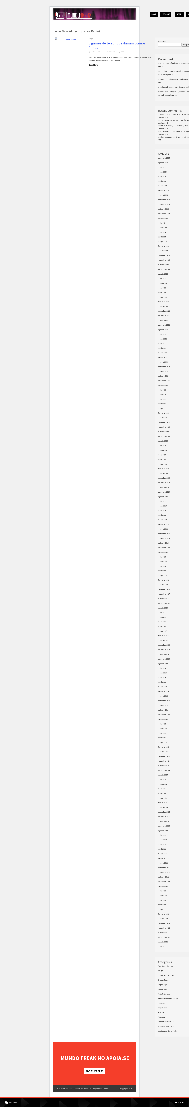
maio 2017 (162, 622)
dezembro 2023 (164, 255)
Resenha (161, 1017)
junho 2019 (162, 506)
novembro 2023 (164, 260)
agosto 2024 (163, 218)
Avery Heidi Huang (165, 131)
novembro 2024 (164, 204)
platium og (162, 137)
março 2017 (162, 631)
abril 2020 (162, 459)
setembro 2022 (164, 325)
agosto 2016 (163, 663)
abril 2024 (162, 237)
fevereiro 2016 (163, 691)
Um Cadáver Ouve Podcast (168, 1031)
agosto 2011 (163, 942)
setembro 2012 (164, 881)
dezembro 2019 (164, 478)
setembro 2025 (164, 158)
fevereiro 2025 (163, 190)
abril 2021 (162, 404)
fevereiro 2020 (163, 469)
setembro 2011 (164, 937)
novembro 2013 (164, 816)
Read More (93, 65)
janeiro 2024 (163, 251)
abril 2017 (162, 626)
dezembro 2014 (164, 756)
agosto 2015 (163, 719)
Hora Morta (162, 989)
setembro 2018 (164, 547)
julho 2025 (162, 167)
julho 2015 (162, 724)
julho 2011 (162, 946)
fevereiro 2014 (163, 803)
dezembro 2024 (164, 200)
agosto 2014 (163, 775)
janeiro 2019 (163, 529)
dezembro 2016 (164, 645)
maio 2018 (162, 566)
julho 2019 (162, 501)
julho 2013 (162, 835)
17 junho (121, 52)
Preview (161, 1012)
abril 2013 (162, 849)
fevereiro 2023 (163, 302)
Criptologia (162, 984)
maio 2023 (162, 288)
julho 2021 (162, 390)
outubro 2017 (163, 598)
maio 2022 (162, 343)
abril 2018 (162, 571)
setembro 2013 (164, 826)
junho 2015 (162, 728)
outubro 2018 (163, 543)
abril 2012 (162, 905)
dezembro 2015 (164, 700)
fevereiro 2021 (163, 413)
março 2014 (162, 798)
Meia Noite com (164, 994)
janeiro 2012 (163, 918)
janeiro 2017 (163, 640)
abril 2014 (162, 793)
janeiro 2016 (163, 696)
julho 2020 (162, 445)
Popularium (162, 1008)
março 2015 (162, 742)
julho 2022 (162, 334)
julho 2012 (162, 891)
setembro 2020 (164, 436)
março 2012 (162, 909)
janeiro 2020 (163, 473)
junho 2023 (162, 283)
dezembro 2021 (164, 367)
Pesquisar (162, 41)
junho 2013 (162, 840)
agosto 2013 (163, 830)
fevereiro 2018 (163, 580)
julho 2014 (162, 779)
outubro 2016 (163, 654)
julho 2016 (162, 668)
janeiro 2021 (163, 418)
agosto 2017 (163, 608)
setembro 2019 (164, 492)
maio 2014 (162, 789)
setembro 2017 (164, 603)
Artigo (91, 39)
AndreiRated (95, 52)
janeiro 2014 (163, 807)
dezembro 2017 (164, 589)
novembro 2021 (164, 371)
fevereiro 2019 (163, 524)
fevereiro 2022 (163, 357)
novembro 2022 (164, 316)
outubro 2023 (163, 264)
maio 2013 (162, 844)
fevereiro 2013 (163, 858)
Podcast (165, 14)
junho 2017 (162, 617)
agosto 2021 (163, 385)
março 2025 (162, 186)
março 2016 (162, 687)
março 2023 (162, 297)
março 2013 (162, 854)
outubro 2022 (163, 320)
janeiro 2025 (163, 195)
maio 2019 (162, 510)
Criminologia (163, 980)
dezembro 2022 (164, 311)
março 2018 (162, 575)
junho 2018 (162, 561)
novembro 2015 (164, 705)
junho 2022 (162, 339)
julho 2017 (162, 612)
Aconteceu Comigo (165, 966)
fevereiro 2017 (163, 636)
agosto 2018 (163, 552)
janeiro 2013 (163, 863)
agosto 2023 (163, 274)
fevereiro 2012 (163, 914)
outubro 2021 (163, 376)
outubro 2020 (163, 431)
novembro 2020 (164, 427)
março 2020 (162, 464)
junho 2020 (162, 450)
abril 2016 (162, 682)
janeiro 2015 (163, 751)
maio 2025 (162, 176)
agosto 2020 (163, 441)
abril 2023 (162, 292)
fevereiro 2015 (163, 747)
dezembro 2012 (164, 867)
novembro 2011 (164, 928)
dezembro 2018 (164, 533)
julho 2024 (162, 223)
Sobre (180, 14)
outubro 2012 (163, 877)
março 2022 (162, 353)
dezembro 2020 (164, 422)
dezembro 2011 (164, 923)
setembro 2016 (164, 659)
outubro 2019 (163, 487)
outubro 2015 (163, 710)
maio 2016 (162, 677)
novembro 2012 (164, 872)
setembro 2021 (164, 380)
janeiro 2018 (163, 585)
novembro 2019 (164, 482)
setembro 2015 (164, 714)
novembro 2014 (164, 761)
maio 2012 (162, 900)
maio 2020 (162, 455)
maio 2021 (162, 399)
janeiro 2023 (163, 306)
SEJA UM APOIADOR (94, 1071)
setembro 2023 (164, 269)
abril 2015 (162, 738)
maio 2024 (162, 232)
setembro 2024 (164, 213)
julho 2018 (162, 557)
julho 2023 (162, 278)
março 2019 (162, 520)
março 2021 (162, 408)
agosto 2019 (163, 496)
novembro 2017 (164, 594)
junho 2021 (162, 394)
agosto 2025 (163, 162)
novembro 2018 (164, 538)
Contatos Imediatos (166, 975)
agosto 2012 (163, 886)
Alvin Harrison (163, 120)
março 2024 (162, 241)
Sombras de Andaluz (166, 1026)
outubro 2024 (163, 209)
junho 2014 (162, 784)
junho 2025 (162, 172)
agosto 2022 (163, 329)
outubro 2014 (163, 765)
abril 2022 (162, 348)
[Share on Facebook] (179, 1101)
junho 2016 (162, 673)
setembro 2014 (164, 770)
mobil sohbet (163, 114)
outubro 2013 (163, 821)
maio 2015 (162, 733)
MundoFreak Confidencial (168, 998)
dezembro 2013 (164, 812)
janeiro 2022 (163, 362)
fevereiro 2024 (163, 246)
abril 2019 (162, 515)
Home (153, 14)
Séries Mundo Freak (165, 1022)
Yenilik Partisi (163, 126)
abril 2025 (162, 181)
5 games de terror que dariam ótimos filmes (117, 45)
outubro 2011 (163, 932)
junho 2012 (162, 895)
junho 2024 (162, 227)
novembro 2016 (164, 649)
